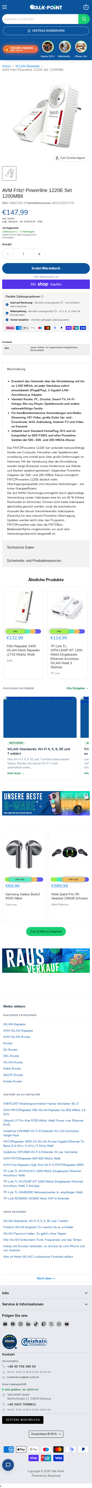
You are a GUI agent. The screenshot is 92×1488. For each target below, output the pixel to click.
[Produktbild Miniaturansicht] (9, 173)
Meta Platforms (60, 904)
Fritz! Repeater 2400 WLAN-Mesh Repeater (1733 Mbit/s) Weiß (23, 650)
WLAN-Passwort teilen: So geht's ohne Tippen (34, 1234)
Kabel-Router (12, 1069)
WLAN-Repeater (27, 66)
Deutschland (44, 1434)
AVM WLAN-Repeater (18, 1031)
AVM (9, 660)
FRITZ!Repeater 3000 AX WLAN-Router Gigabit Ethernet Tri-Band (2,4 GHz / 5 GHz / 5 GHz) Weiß (44, 1144)
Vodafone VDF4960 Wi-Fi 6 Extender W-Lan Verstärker (40, 1152)
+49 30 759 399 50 (21, 1366)
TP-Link (55, 673)
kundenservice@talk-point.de (23, 1377)
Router (7, 1043)
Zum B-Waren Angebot (46, 931)
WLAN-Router (13, 1062)
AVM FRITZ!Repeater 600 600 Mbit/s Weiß (32, 1158)
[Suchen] (84, 19)
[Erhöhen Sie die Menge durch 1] (39, 253)
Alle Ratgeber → (77, 688)
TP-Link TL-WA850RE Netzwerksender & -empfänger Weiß (43, 1192)
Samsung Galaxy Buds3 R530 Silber (23, 896)
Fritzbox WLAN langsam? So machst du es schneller (38, 1227)
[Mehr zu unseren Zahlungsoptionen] (42, 296)
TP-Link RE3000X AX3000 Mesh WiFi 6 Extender (36, 1198)
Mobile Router (12, 1081)
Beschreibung (16, 369)
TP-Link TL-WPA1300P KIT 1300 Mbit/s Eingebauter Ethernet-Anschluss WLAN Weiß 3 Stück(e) (66, 656)
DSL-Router (11, 1056)
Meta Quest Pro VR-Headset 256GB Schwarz (69, 896)
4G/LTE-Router (13, 1075)
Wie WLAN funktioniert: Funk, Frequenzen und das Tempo (42, 1240)
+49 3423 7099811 (21, 1404)
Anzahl (6, 244)
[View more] (46, 809)
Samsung (11, 904)
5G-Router (10, 1050)
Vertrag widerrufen (23, 1419)
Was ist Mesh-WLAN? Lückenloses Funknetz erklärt (38, 1257)
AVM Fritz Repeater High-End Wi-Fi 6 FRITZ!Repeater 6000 (43, 1165)
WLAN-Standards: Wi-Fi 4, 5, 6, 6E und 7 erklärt (35, 1221)
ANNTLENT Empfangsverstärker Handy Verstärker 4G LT (41, 1104)
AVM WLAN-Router (16, 1037)
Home (6, 66)
